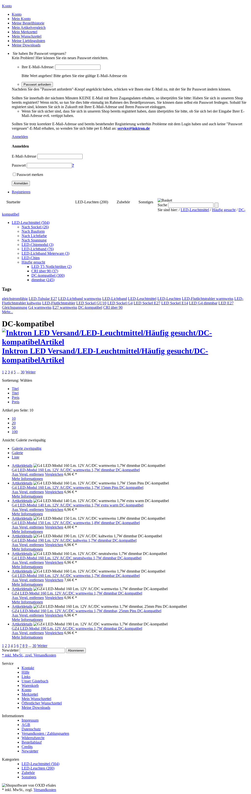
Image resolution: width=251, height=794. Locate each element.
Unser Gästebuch (35, 681)
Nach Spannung (34, 240)
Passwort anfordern (37, 84)
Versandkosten (45, 790)
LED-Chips (31, 258)
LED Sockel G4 (120, 303)
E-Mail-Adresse (24, 156)
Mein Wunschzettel (36, 699)
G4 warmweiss (39, 307)
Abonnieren (76, 650)
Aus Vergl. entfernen (28, 474)
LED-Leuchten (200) (91, 202)
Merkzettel (30, 694)
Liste (15, 457)
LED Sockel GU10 (91, 303)
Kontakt (28, 668)
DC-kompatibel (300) (48, 275)
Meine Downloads (36, 707)
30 (23, 372)
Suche (162, 205)
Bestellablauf (32, 742)
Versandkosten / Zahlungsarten (45, 733)
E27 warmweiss (64, 307)
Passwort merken (30, 175)
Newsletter (10, 650)
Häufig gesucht (224, 210)
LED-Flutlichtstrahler (58, 303)
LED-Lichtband (114, 299)
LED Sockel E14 (174, 303)
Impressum (30, 720)
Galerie (17, 453)
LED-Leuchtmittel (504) (48, 202)
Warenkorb (30, 685)
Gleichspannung (14, 307)
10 (14, 418)
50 (14, 427)
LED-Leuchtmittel (195, 210)
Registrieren (21, 192)
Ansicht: (8, 440)
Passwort (19, 165)
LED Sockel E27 (147, 303)
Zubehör (123, 202)
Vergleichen (54, 474)
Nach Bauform (33, 231)
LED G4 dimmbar (203, 303)
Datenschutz (31, 729)
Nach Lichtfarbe (34, 236)
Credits (27, 747)
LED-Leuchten (169, 299)
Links (26, 677)
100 (15, 432)
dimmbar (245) (42, 280)
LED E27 (226, 303)
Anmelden (20, 137)
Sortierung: (10, 380)
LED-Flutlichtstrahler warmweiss (207, 299)
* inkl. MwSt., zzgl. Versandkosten (29, 655)
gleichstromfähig (15, 299)
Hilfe (25, 672)
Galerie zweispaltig (26, 448)
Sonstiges (145, 202)
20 (14, 423)
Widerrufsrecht (33, 738)
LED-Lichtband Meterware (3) (45, 253)
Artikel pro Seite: (15, 410)
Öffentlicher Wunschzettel (42, 703)
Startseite (13, 202)
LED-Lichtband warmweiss (79, 299)
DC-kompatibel (90, 307)
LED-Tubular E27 (43, 299)
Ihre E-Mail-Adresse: (38, 67)
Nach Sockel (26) (35, 227)
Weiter (30, 372)
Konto (26, 690)
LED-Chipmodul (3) (37, 244)
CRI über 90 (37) (44, 271)
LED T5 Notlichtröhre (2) (51, 267)
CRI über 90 (113, 307)
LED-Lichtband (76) (38, 249)
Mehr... (7, 312)
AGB (26, 725)
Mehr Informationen (27, 479)
